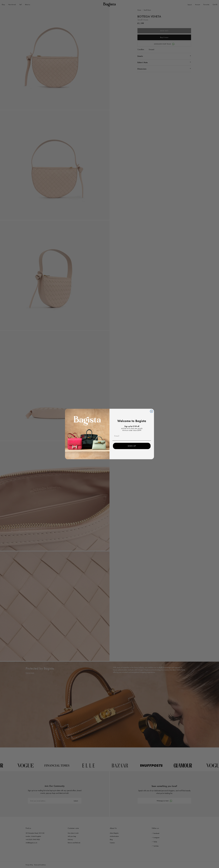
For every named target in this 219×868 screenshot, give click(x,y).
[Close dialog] (151, 411)
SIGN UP (132, 446)
